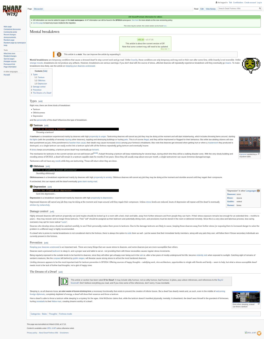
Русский (7, 75)
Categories (35, 314)
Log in (259, 3)
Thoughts (53, 314)
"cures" (64, 222)
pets (126, 139)
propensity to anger (97, 136)
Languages (251, 191)
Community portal (10, 32)
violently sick (201, 255)
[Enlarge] (259, 154)
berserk (95, 150)
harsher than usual (77, 143)
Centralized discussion (12, 29)
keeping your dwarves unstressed (80, 66)
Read (196, 9)
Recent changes (10, 35)
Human (230, 205)
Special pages (9, 59)
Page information (10, 67)
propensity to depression (101, 198)
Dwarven (231, 194)
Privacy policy (32, 333)
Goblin (230, 201)
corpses (56, 258)
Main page (8, 27)
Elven (230, 198)
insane (228, 63)
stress (118, 143)
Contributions (238, 3)
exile (129, 233)
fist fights (34, 139)
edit (40, 101)
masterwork (213, 143)
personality (41, 120)
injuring (68, 139)
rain (141, 255)
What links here (9, 53)
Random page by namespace (15, 43)
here (164, 26)
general (244, 154)
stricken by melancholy (40, 205)
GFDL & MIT (51, 328)
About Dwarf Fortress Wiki (48, 333)
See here (135, 20)
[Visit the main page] (12, 11)
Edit (202, 9)
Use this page (38, 23)
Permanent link (9, 64)
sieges (81, 258)
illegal (146, 139)
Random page (9, 40)
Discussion (38, 9)
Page (30, 9)
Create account (250, 3)
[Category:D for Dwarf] (64, 281)
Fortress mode (65, 314)
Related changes (10, 56)
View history (211, 9)
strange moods (36, 63)
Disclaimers (64, 333)
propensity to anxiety (103, 177)
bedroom (56, 251)
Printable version (10, 61)
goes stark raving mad (87, 181)
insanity (134, 60)
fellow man (56, 301)
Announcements (10, 37)
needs (58, 161)
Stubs (44, 314)
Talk (230, 3)
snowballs (40, 301)
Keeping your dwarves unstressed (44, 247)
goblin (75, 258)
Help (5, 45)
